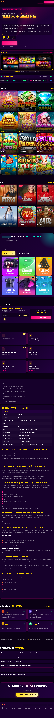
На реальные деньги (25, 253)
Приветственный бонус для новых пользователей (13, 393)
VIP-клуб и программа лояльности (10, 401)
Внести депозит (41, 317)
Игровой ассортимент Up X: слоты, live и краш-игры (14, 396)
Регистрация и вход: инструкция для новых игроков (14, 391)
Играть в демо (8, 253)
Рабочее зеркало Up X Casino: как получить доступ (14, 386)
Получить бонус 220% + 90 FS (27, 694)
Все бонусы (24, 43)
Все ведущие (49, 182)
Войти (40, 2)
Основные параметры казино (9, 383)
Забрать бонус (8, 43)
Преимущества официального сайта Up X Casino (13, 388)
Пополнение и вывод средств (9, 398)
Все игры (50, 88)
